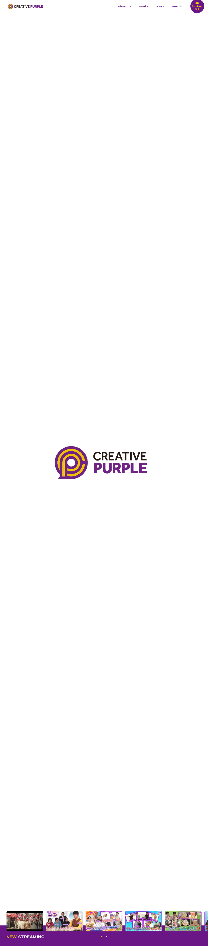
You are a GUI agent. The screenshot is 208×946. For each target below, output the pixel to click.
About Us (124, 6)
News (160, 6)
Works (144, 6)
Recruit (177, 6)
